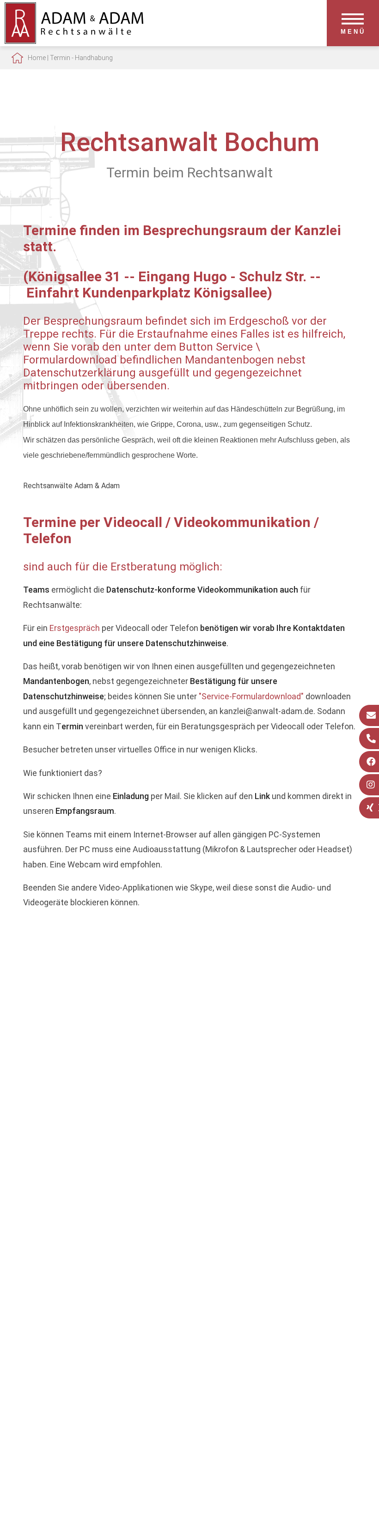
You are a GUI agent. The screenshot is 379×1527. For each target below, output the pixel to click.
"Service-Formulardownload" (251, 696)
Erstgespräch (74, 628)
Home (37, 57)
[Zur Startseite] (74, 41)
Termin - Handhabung (81, 57)
